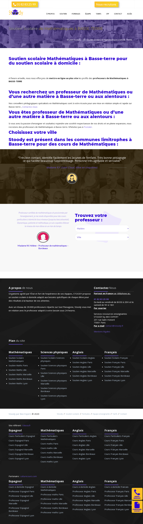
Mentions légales (102, 331)
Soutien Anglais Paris (82, 362)
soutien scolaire (34, 63)
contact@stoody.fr (114, 325)
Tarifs (98, 14)
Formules (76, 14)
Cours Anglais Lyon (81, 458)
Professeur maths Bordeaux (54, 507)
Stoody (60, 414)
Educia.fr (26, 425)
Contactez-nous (29, 106)
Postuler (88, 127)
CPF (107, 14)
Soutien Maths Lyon (18, 383)
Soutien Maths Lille (18, 369)
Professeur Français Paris (116, 491)
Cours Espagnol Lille (18, 445)
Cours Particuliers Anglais (84, 436)
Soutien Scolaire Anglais (83, 357)
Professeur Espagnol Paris (21, 491)
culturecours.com (28, 476)
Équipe (88, 14)
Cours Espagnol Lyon (19, 458)
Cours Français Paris (114, 440)
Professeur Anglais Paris (84, 491)
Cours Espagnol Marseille (21, 449)
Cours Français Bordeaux (116, 454)
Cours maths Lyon (49, 461)
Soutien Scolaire (24, 28)
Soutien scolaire (72, 414)
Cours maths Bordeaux (52, 457)
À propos (50, 14)
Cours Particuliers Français (117, 436)
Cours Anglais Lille (81, 445)
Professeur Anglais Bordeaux (86, 504)
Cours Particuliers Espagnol (22, 436)
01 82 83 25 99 (26, 4)
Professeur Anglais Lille (83, 495)
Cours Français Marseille (116, 449)
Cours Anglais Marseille (83, 449)
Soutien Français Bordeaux (117, 375)
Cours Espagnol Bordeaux (21, 454)
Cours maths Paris (49, 443)
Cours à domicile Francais (116, 486)
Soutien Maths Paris (18, 365)
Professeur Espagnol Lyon (21, 515)
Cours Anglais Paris (81, 440)
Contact (118, 14)
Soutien (63, 14)
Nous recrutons (106, 4)
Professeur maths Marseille (54, 503)
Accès (129, 14)
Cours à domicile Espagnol (21, 486)
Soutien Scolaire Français (116, 357)
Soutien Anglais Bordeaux (84, 375)
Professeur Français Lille (116, 495)
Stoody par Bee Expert (20, 413)
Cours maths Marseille (51, 452)
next (55, 242)
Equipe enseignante (101, 414)
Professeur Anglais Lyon (84, 509)
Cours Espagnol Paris (19, 440)
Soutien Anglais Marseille (84, 371)
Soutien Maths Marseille (20, 374)
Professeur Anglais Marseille (86, 500)
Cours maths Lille (49, 448)
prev (23, 242)
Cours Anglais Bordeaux (83, 454)
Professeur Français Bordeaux (119, 504)
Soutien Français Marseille (116, 371)
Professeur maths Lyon (52, 512)
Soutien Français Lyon (114, 380)
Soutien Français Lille (114, 366)
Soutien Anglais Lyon (82, 380)
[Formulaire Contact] (137, 512)
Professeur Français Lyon (116, 509)
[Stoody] (17, 12)
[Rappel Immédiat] (137, 499)
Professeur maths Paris (52, 494)
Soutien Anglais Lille (81, 366)
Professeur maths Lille (51, 499)
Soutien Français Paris (114, 362)
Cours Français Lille (113, 445)
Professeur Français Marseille (118, 500)
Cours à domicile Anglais (83, 486)
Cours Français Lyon (114, 458)
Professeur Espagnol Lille (21, 495)
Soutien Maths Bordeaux (20, 378)
